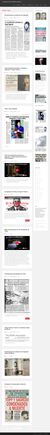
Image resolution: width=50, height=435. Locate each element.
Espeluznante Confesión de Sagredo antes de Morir (16, 352)
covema (40, 208)
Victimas (37, 200)
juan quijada (37, 209)
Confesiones (38, 173)
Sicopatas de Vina (39, 196)
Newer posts (5, 428)
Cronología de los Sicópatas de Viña (40, 221)
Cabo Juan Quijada (11, 109)
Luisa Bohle (38, 186)
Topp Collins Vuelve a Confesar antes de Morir (17, 328)
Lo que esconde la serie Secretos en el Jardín (40, 224)
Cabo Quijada (38, 171)
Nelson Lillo (38, 190)
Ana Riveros (38, 169)
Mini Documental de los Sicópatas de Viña (17, 230)
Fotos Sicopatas (39, 181)
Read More (27, 220)
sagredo (38, 212)
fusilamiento (44, 208)
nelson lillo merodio (42, 211)
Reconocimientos (39, 194)
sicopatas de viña (41, 21)
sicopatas (36, 215)
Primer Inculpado (39, 192)
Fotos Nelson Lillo (39, 179)
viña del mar (41, 216)
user (13, 72)
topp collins (37, 216)
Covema (37, 175)
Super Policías (38, 198)
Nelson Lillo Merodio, (12, 213)
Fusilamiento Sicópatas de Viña (15, 274)
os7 (36, 212)
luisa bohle (41, 209)
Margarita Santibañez (39, 188)
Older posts (29, 428)
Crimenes (37, 177)
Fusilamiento (38, 183)
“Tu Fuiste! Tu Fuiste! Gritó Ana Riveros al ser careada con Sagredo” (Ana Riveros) (40, 90)
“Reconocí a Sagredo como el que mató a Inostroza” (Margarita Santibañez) (40, 86)
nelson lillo (36, 211)
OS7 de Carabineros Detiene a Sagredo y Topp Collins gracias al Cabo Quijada (16, 156)
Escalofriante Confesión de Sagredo (16, 15)
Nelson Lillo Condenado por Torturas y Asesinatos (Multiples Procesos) (40, 227)
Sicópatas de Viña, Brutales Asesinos (12, 1)
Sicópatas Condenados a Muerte (15, 384)
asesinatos (36, 208)
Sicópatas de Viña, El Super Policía (16, 192)
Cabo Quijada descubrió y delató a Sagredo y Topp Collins (16, 69)
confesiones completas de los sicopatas (41, 44)
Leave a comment (17, 72)
